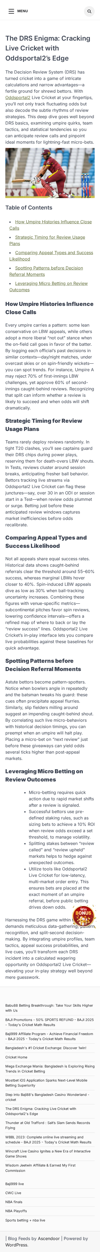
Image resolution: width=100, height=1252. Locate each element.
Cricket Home (16, 1057)
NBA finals (13, 1202)
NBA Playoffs (16, 1211)
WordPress (16, 1244)
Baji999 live (14, 1184)
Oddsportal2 (17, 97)
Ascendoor (49, 1238)
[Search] (89, 11)
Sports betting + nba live (25, 1220)
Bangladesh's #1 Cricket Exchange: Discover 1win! (45, 1048)
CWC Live (13, 1193)
